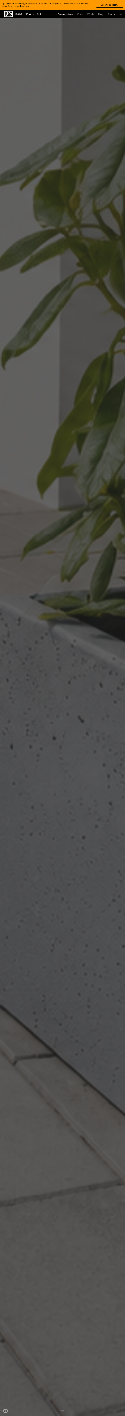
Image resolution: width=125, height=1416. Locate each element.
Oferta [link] (90, 14)
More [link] (110, 14)
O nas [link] (80, 14)
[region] (62, 5)
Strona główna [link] (65, 14)
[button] (121, 14)
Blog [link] (100, 14)
